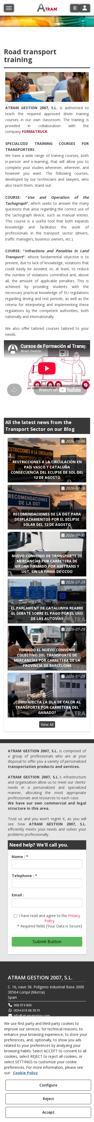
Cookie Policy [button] (25, 1072)
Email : (18, 894)
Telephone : (24, 875)
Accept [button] (48, 1112)
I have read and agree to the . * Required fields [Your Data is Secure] (49, 921)
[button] (74, 8)
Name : (20, 856)
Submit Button (47, 941)
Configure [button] (48, 1085)
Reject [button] (48, 1098)
